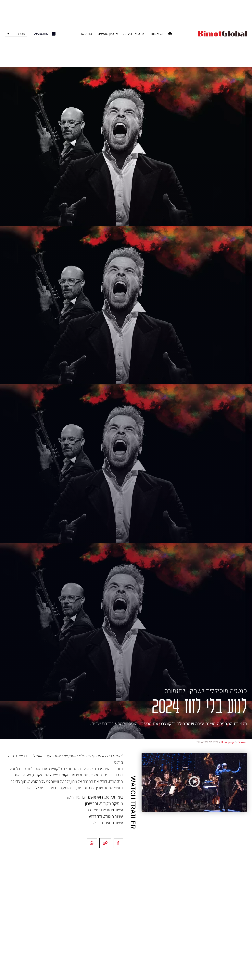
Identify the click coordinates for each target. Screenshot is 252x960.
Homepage (228, 742)
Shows (242, 742)
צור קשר (86, 33)
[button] (194, 782)
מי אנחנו (157, 33)
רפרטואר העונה (134, 33)
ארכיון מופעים (108, 33)
